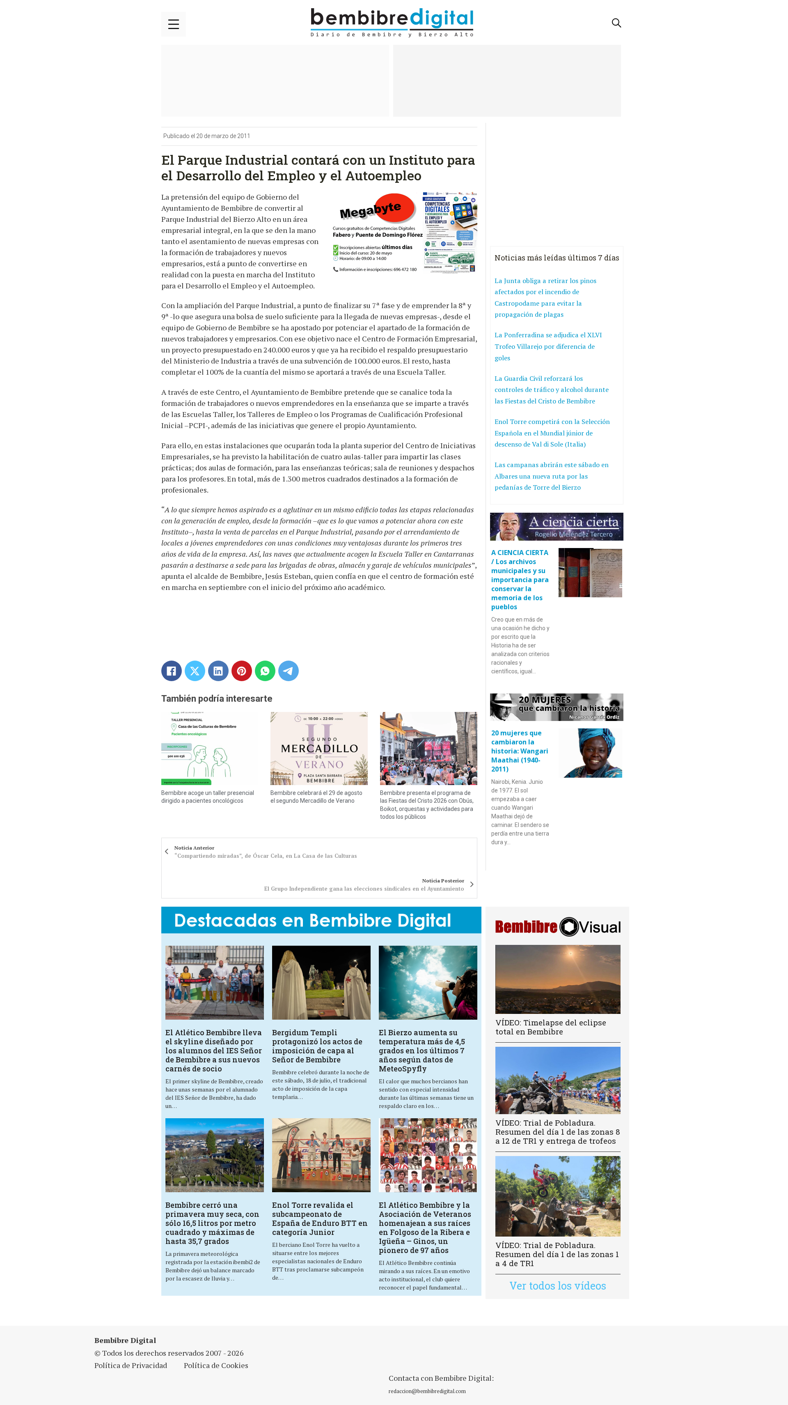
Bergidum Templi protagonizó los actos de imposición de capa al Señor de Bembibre (317, 1045)
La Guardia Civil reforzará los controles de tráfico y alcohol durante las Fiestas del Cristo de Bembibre (552, 389)
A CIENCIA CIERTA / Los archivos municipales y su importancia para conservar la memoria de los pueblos (520, 579)
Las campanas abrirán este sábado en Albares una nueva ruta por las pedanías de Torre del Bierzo (552, 476)
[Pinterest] (241, 671)
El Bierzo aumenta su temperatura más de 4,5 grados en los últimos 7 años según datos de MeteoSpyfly (422, 1050)
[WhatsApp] (265, 671)
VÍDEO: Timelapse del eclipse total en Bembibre (550, 1026)
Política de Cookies (216, 1365)
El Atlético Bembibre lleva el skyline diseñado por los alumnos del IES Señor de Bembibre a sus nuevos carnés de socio (213, 1050)
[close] (173, 24)
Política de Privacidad (130, 1365)
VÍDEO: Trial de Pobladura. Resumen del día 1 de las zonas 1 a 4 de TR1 (557, 1254)
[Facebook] (171, 671)
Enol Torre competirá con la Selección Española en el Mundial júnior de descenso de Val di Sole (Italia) (552, 433)
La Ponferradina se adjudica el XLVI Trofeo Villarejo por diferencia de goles (548, 346)
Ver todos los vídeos (557, 1285)
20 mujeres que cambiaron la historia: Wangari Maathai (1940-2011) (519, 751)
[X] (195, 671)
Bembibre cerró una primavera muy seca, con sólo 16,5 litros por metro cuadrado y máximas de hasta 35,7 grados (212, 1223)
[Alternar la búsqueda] (617, 23)
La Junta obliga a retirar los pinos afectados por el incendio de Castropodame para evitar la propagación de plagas (545, 297)
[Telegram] (288, 671)
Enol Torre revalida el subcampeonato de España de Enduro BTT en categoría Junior (320, 1218)
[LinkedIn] (218, 671)
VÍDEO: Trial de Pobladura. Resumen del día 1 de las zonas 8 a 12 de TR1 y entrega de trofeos (557, 1131)
